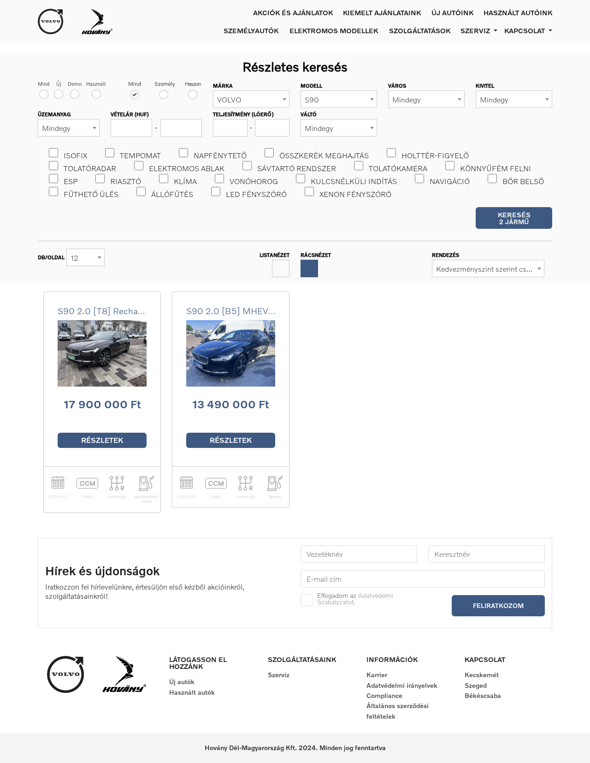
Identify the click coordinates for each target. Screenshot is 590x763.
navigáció (450, 181)
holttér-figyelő (435, 155)
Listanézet (274, 255)
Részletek (102, 440)
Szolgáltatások (419, 30)
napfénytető (220, 155)
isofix (75, 155)
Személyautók (251, 30)
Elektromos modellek (333, 30)
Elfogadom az (355, 598)
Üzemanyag (54, 114)
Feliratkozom (498, 605)
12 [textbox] (74, 257)
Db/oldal (51, 257)
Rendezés (445, 255)
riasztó (125, 181)
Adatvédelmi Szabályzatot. (355, 598)
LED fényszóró (256, 194)
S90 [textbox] (312, 99)
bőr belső (523, 181)
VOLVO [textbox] (229, 99)
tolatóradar (90, 168)
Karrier (376, 675)
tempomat (140, 155)
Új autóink (452, 12)
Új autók (182, 682)
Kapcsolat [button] (525, 30)
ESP (70, 181)
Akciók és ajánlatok (293, 12)
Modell (311, 86)
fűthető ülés (91, 194)
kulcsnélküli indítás (354, 181)
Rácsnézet (316, 255)
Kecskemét (482, 675)
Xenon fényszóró (355, 194)
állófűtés (172, 194)
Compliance (384, 695)
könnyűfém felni (495, 168)
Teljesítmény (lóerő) (243, 114)
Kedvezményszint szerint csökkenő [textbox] (490, 269)
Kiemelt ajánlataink (382, 12)
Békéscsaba (483, 695)
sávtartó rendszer (296, 168)
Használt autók (192, 692)
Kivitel (485, 86)
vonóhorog (254, 181)
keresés (514, 218)
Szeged (476, 685)
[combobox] (251, 99)
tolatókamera (398, 168)
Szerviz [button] (476, 30)
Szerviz (278, 675)
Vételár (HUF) (130, 114)
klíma (185, 181)
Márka (223, 86)
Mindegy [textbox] (406, 99)
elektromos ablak (186, 168)
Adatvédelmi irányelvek (401, 685)
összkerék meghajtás (324, 155)
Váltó (309, 114)
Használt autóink (518, 12)
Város (397, 86)
